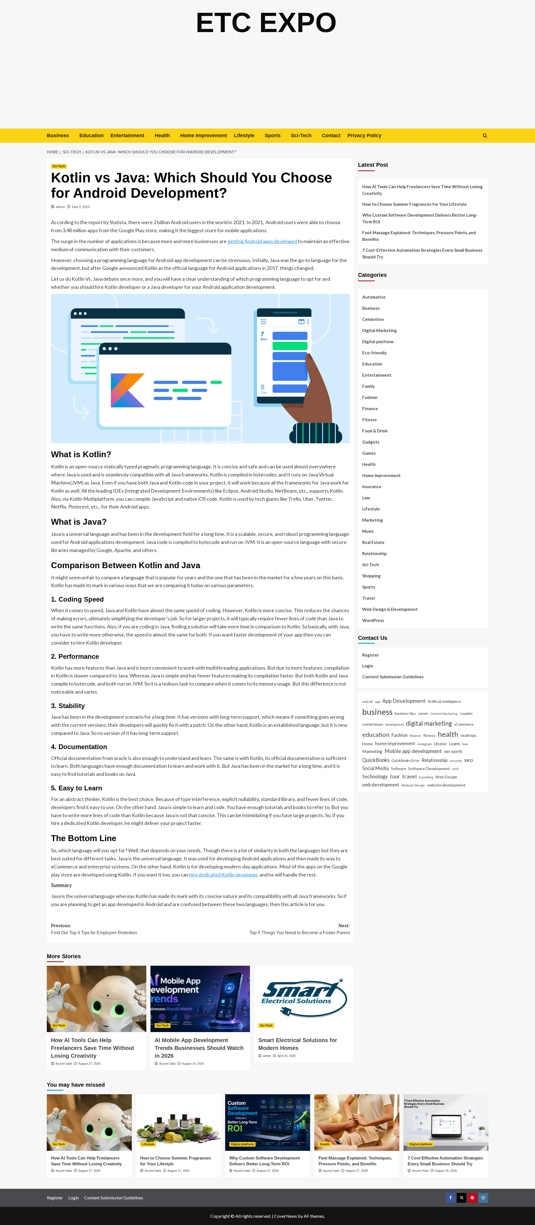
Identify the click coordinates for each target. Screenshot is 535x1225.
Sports (273, 135)
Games (369, 453)
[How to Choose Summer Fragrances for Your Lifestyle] (178, 1122)
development (394, 724)
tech (455, 768)
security (456, 760)
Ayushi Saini (63, 1063)
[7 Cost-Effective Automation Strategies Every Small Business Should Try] (445, 1122)
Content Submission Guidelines (393, 676)
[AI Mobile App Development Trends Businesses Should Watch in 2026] (200, 999)
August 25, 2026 (446, 1170)
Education (91, 135)
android (367, 701)
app (377, 701)
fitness (429, 735)
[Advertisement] (267, 87)
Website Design (413, 785)
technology (375, 776)
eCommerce (464, 724)
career (423, 713)
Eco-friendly (374, 352)
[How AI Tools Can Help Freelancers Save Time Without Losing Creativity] (96, 999)
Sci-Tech (301, 135)
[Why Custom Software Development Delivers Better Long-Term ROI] (267, 1122)
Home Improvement (203, 135)
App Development (403, 701)
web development (380, 785)
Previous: (94, 929)
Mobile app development (413, 751)
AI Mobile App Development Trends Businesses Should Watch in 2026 (199, 1048)
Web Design (446, 776)
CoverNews (285, 1216)
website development (446, 785)
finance (415, 735)
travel (409, 776)
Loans (454, 743)
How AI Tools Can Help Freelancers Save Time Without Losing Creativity (92, 1048)
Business (58, 135)
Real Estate (373, 542)
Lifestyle (244, 135)
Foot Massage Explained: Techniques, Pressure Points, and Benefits (419, 236)
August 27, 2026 (89, 1063)
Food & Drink (375, 430)
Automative (374, 296)
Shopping (371, 575)
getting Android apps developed (262, 241)
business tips (405, 713)
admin (60, 207)
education (375, 734)
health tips (468, 735)
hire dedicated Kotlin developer (223, 874)
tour (395, 776)
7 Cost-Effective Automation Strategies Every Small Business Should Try (422, 253)
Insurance (371, 486)
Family (368, 386)
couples (466, 713)
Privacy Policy (364, 135)
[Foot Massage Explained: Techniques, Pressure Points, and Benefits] (356, 1122)
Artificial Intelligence (444, 701)
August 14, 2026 (193, 1063)
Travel (368, 598)
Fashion (370, 397)
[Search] (484, 136)
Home (367, 743)
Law (366, 497)
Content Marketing (444, 713)
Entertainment (127, 135)
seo (468, 760)
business (377, 711)
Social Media (375, 768)
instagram (424, 744)
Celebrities (373, 319)
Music (368, 531)
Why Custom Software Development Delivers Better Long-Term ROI (420, 218)
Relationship (374, 553)
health (448, 734)
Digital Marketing (379, 330)
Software (398, 768)
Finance (370, 408)
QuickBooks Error (405, 760)
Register (370, 654)
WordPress (373, 620)
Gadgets (370, 441)
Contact (331, 135)
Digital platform (377, 341)
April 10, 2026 (286, 1055)
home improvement (395, 743)
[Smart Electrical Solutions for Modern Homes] (304, 999)
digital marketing (429, 723)
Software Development (429, 768)
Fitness (369, 419)
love (465, 744)
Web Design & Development (390, 609)
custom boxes (372, 724)
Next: (299, 929)
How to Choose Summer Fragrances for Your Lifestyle (414, 204)
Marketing (372, 519)
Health (162, 135)
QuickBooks (375, 760)
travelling (426, 777)
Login (367, 665)
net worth (453, 751)
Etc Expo (266, 22)
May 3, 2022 (81, 207)
